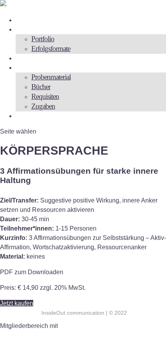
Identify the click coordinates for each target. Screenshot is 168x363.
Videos (29, 58)
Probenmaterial (51, 77)
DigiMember (76, 325)
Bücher (40, 87)
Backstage (34, 67)
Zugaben (43, 106)
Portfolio (42, 39)
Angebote (33, 29)
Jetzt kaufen (16, 303)
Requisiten (45, 96)
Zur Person (36, 20)
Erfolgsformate (50, 48)
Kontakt (32, 115)
